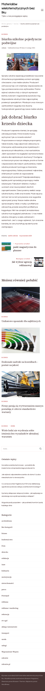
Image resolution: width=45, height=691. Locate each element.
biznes (5, 34)
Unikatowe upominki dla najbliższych (21, 321)
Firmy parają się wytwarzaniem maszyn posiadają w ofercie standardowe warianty (22, 409)
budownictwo (7, 539)
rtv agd (4, 620)
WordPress (5, 684)
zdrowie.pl (6, 664)
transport (5, 633)
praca (4, 589)
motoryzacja (7, 577)
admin (4, 48)
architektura (7, 521)
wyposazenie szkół (25, 236)
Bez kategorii (7, 527)
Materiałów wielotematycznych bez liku (18, 8)
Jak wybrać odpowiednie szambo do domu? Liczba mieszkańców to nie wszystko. (21, 476)
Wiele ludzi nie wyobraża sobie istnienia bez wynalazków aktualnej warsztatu (20, 433)
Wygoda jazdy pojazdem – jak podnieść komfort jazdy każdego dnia (22, 504)
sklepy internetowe (9, 627)
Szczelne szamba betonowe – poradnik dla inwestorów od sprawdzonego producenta (18, 466)
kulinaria (5, 571)
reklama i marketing (10, 608)
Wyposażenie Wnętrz (10, 652)
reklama (5, 602)
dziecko (5, 552)
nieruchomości (8, 583)
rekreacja (5, 614)
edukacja (5, 558)
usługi (4, 645)
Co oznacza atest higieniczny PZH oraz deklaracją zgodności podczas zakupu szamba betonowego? (21, 485)
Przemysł (5, 595)
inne (13, 426)
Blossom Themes (19, 681)
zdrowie (5, 658)
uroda (4, 639)
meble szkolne (13, 236)
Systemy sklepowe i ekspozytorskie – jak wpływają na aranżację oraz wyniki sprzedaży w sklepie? (22, 494)
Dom (3, 546)
